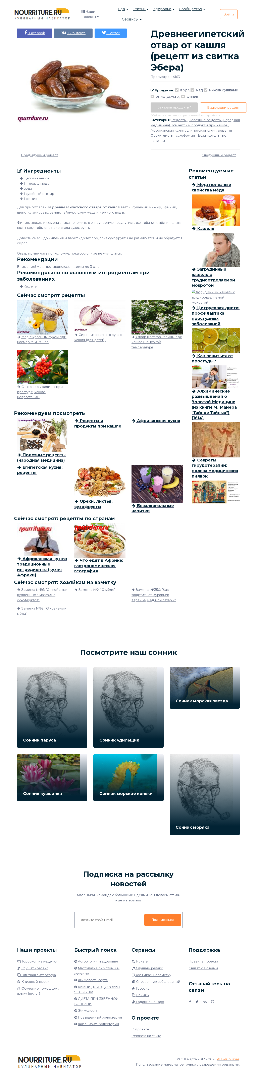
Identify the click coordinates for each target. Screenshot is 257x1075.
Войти (228, 14)
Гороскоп (143, 988)
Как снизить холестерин (98, 1024)
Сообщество (190, 9)
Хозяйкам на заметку (153, 975)
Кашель (30, 286)
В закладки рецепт (223, 107)
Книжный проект (36, 982)
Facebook (36, 33)
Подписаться (162, 920)
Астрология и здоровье (98, 961)
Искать (141, 961)
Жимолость (88, 1011)
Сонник (142, 995)
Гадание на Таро (149, 1002)
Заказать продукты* (174, 107)
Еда (121, 9)
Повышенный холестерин (100, 1017)
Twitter (113, 33)
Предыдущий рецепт (39, 155)
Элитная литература (38, 975)
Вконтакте (76, 33)
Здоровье (162, 9)
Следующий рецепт (219, 155)
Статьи (139, 9)
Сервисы (130, 19)
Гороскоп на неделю (39, 961)
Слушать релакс (34, 968)
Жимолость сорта (93, 980)
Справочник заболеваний (157, 982)
